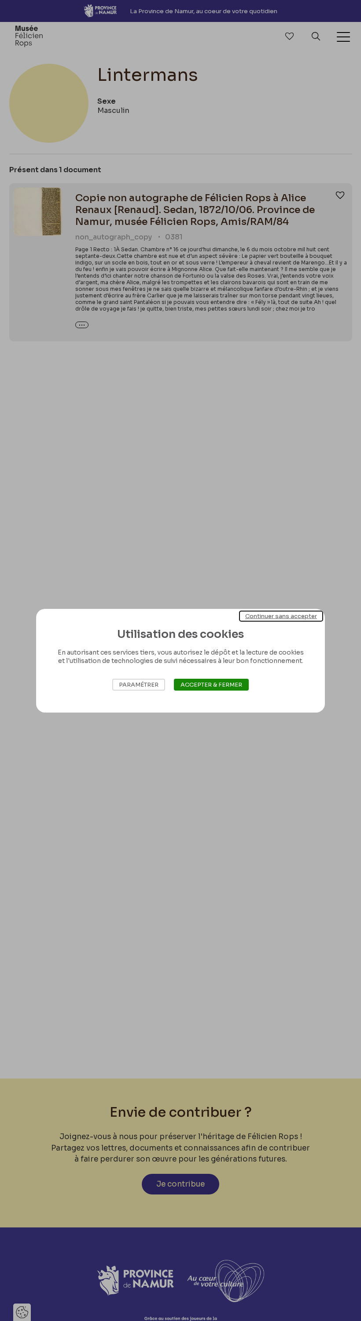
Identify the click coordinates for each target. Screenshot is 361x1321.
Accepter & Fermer (211, 684)
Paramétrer (138, 684)
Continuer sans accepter (281, 615)
